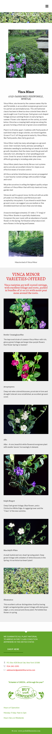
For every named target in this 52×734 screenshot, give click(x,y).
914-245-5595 (13, 666)
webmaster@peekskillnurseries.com (21, 670)
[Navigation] (46, 6)
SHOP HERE (13, 649)
